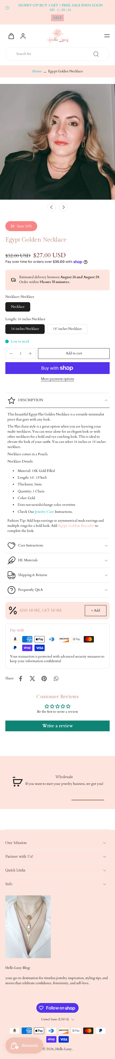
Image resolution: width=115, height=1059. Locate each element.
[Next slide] (63, 207)
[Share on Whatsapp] (56, 678)
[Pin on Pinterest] (44, 678)
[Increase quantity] (30, 353)
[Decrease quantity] (11, 353)
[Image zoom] (57, 142)
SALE (57, 18)
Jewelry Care (44, 512)
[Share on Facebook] (20, 678)
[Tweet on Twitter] (32, 678)
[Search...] (96, 54)
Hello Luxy (63, 1049)
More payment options (57, 379)
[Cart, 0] (11, 36)
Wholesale (64, 777)
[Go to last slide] (51, 207)
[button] (107, 35)
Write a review (57, 726)
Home (37, 71)
